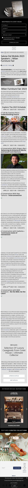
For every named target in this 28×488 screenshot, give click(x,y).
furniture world (15, 97)
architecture (5, 184)
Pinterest (4, 369)
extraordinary (6, 329)
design (16, 254)
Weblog (10, 65)
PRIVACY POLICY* (24, 471)
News (2, 52)
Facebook (17, 369)
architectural (9, 256)
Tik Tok (24, 369)
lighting (7, 265)
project (25, 188)
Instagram (9, 369)
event (7, 97)
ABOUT (14, 475)
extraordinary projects (19, 258)
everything (3, 71)
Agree (14, 486)
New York (4, 136)
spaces (4, 318)
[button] (26, 409)
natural (23, 277)
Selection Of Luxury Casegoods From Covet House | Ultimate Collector (14, 351)
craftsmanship (17, 220)
